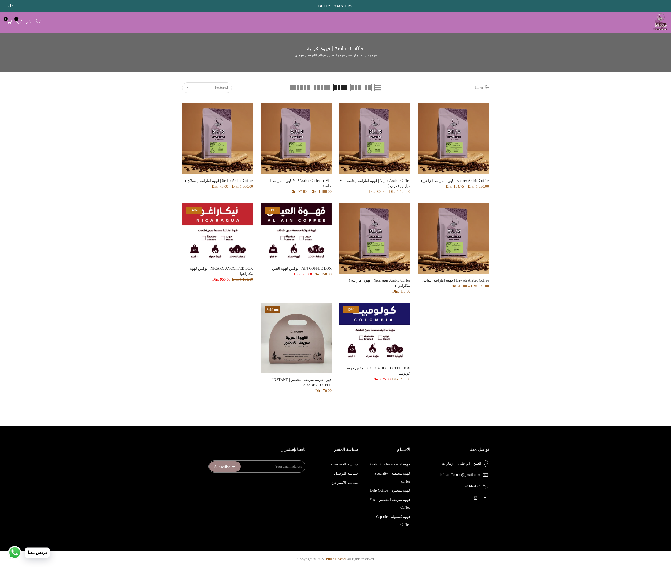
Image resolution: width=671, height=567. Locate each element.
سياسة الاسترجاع (344, 483)
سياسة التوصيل (346, 473)
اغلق (663, 6)
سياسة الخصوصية (344, 464)
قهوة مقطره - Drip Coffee (390, 490)
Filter (479, 87)
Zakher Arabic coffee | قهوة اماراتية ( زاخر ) (455, 181)
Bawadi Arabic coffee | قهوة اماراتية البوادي (455, 280)
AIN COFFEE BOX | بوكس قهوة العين (302, 269)
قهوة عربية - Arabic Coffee (389, 464)
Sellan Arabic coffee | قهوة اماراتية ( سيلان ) (219, 181)
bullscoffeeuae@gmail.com (460, 475)
